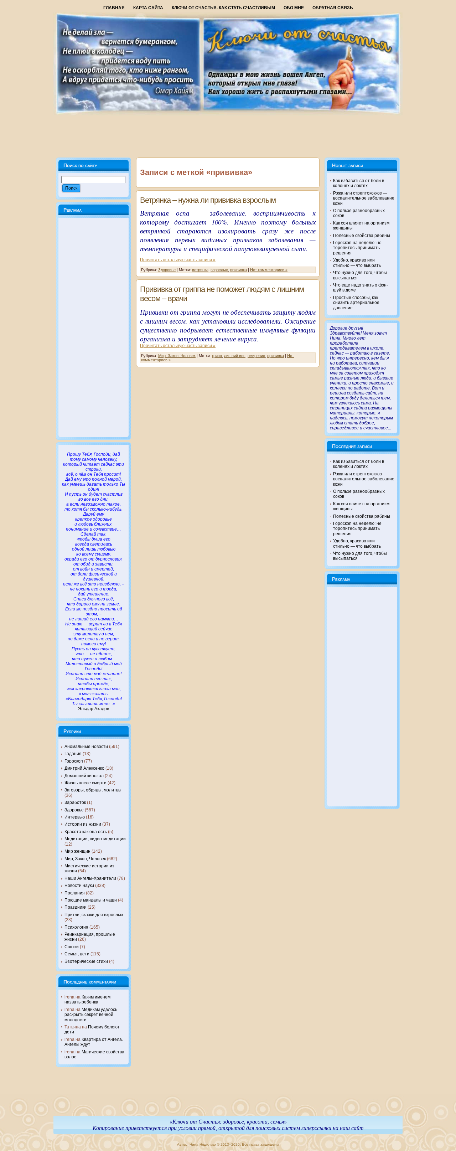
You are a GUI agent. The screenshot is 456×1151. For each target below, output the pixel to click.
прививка (238, 270)
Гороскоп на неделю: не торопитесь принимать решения (357, 248)
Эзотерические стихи (86, 961)
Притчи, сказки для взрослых (93, 914)
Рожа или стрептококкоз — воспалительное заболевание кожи (363, 198)
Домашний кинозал (84, 775)
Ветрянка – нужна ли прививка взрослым (208, 200)
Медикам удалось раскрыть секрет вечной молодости (90, 1014)
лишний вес (234, 355)
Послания (74, 893)
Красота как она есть (85, 831)
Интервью (74, 817)
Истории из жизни (82, 824)
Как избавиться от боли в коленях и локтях (358, 183)
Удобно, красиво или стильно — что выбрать (357, 263)
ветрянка (200, 270)
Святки (71, 946)
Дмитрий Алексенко (84, 768)
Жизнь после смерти (85, 782)
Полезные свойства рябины (361, 235)
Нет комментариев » (268, 270)
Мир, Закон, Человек (85, 858)
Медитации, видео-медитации (95, 838)
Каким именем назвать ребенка (87, 1000)
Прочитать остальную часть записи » (178, 259)
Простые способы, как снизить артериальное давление (356, 302)
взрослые (219, 270)
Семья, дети (76, 953)
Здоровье (74, 809)
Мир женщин (77, 851)
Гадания (73, 753)
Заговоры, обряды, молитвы (92, 790)
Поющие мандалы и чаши (90, 900)
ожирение (256, 355)
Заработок (75, 802)
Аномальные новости (86, 746)
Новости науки (79, 885)
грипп (217, 355)
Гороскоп (73, 761)
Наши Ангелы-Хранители (90, 878)
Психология (76, 927)
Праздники (75, 907)
